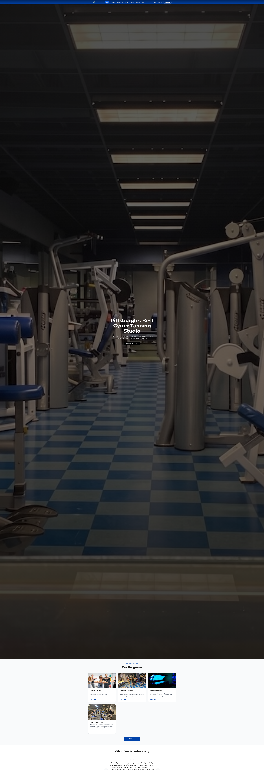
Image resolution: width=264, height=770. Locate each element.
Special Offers (120, 2)
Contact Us (167, 2)
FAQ (143, 2)
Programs (113, 2)
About (126, 2)
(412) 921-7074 (158, 2)
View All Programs (131, 738)
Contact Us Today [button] (132, 344)
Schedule (138, 2)
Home (107, 2)
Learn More (93, 699)
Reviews (132, 2)
